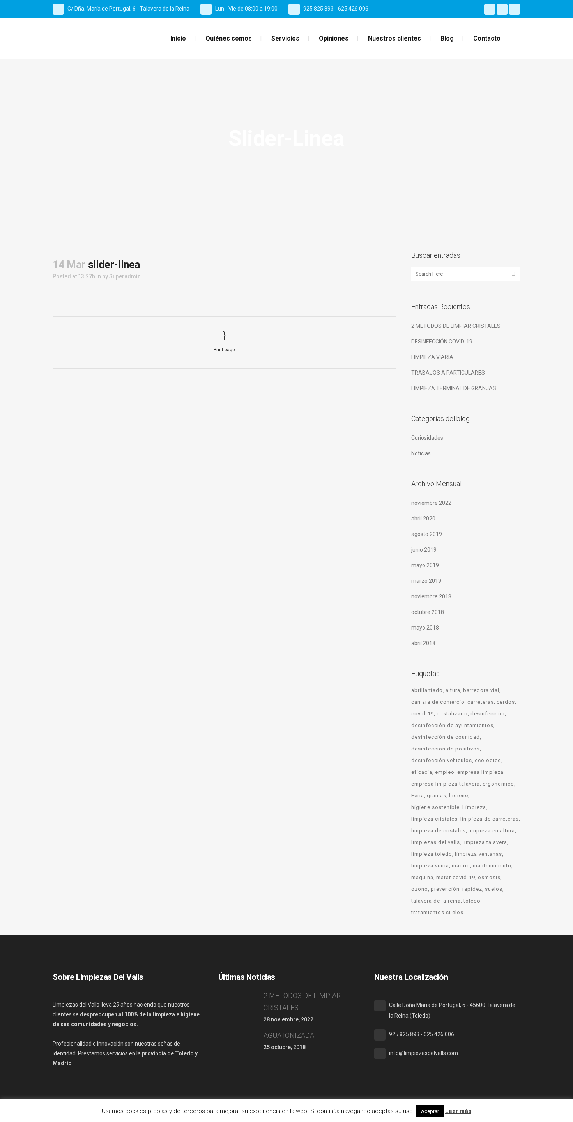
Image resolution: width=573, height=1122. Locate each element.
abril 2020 (423, 518)
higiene (458, 795)
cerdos (506, 702)
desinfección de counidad (445, 737)
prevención (445, 889)
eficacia (421, 772)
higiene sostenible (435, 807)
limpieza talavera (485, 842)
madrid (461, 866)
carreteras (480, 702)
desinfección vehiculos (441, 760)
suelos (493, 889)
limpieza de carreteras (489, 819)
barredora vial (481, 690)
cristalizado (452, 714)
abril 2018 (423, 643)
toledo (472, 901)
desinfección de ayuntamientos (452, 725)
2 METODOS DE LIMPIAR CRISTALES (455, 326)
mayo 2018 (425, 628)
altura (453, 690)
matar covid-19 (455, 877)
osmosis (489, 877)
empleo (445, 772)
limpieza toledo (431, 854)
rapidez (472, 889)
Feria (417, 795)
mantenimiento (492, 866)
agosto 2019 (426, 534)
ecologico (488, 760)
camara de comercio (438, 702)
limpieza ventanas (478, 854)
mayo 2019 (425, 565)
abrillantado (427, 690)
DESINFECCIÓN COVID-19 (441, 341)
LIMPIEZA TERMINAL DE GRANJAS (453, 388)
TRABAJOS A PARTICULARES (448, 373)
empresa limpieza (480, 772)
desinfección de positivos (445, 749)
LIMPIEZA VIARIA (432, 357)
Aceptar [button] (430, 1111)
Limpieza (474, 807)
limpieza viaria (430, 866)
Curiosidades (427, 438)
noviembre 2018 (431, 596)
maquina (422, 877)
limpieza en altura (492, 831)
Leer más (458, 1111)
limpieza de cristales (438, 831)
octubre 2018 (427, 612)
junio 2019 (424, 550)
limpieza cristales (434, 819)
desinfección (487, 714)
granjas (436, 795)
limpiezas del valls (435, 842)
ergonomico (498, 784)
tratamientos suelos (437, 912)
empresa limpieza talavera (445, 784)
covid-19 (422, 714)
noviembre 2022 (431, 503)
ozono (419, 889)
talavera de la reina (436, 901)
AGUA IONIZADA (289, 1035)
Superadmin (125, 276)
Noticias (421, 453)
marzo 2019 (426, 581)
